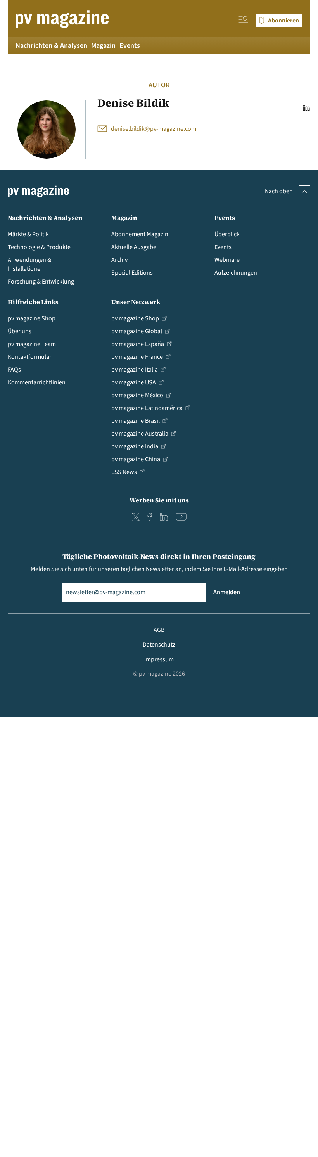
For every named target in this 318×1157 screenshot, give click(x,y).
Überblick (227, 234)
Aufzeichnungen (235, 272)
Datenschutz (159, 644)
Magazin (103, 45)
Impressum (159, 659)
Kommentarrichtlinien (37, 382)
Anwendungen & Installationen (29, 264)
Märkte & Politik (28, 234)
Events (129, 45)
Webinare (227, 260)
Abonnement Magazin (139, 234)
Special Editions (132, 272)
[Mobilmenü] (243, 20)
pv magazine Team (32, 344)
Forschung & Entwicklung (41, 281)
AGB (159, 630)
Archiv (119, 260)
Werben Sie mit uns (159, 500)
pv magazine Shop (31, 318)
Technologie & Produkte (39, 247)
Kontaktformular (30, 357)
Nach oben (279, 191)
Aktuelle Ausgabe (133, 247)
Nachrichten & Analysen (51, 45)
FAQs (14, 369)
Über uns (19, 331)
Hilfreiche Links (33, 301)
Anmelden (226, 592)
